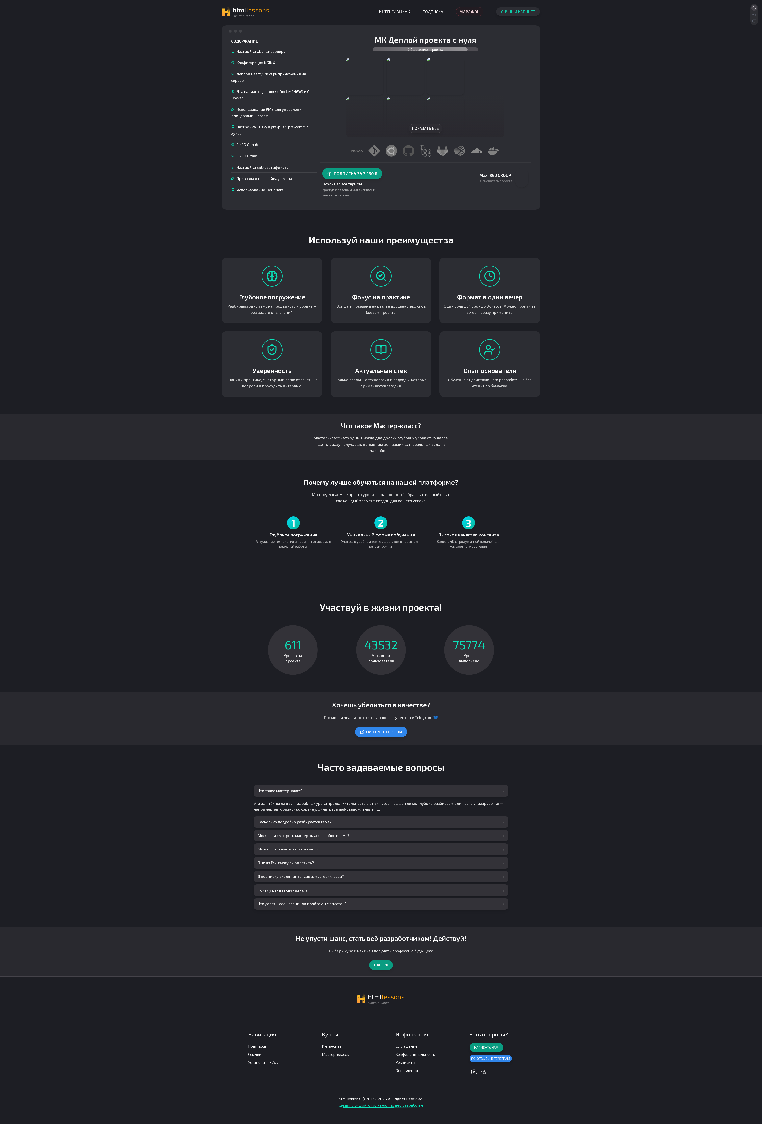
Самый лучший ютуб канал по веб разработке (381, 1105)
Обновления (407, 1070)
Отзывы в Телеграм (493, 1058)
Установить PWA (263, 1062)
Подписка (433, 11)
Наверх (381, 965)
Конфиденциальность (415, 1054)
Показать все (425, 128)
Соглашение (406, 1046)
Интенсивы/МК (394, 11)
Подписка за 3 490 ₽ (355, 173)
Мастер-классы (336, 1054)
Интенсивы (332, 1046)
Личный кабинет (518, 11)
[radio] (754, 8)
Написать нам (486, 1047)
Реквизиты (405, 1062)
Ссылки (254, 1054)
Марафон (469, 11)
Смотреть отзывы (384, 732)
